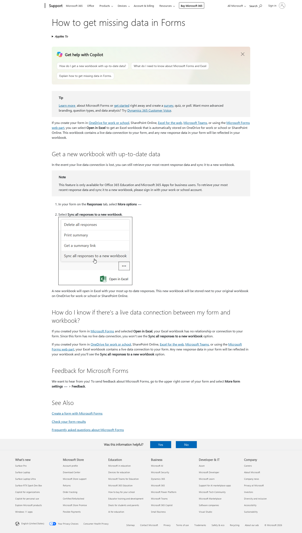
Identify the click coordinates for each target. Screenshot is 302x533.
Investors (248, 492)
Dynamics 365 (158, 478)
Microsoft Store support (74, 478)
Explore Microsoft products (28, 505)
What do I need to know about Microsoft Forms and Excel (170, 66)
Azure (202, 465)
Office (90, 5)
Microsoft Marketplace (210, 498)
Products (104, 5)
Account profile (70, 465)
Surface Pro (21, 465)
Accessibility (250, 505)
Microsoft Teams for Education (123, 478)
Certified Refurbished (73, 498)
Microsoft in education (119, 465)
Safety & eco (218, 525)
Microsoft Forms (102, 331)
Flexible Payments (72, 511)
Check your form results (69, 421)
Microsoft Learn (206, 478)
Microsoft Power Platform (163, 492)
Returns (67, 485)
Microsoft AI (157, 465)
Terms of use (182, 525)
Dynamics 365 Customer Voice (149, 110)
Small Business (158, 511)
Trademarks (200, 525)
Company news (251, 478)
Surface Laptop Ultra (25, 478)
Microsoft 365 (74, 5)
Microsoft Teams (195, 122)
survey (168, 105)
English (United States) (32, 523)
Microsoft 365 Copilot (162, 505)
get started (121, 105)
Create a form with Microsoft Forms (77, 413)
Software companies (209, 505)
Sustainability (251, 511)
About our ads (252, 525)
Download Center (71, 472)
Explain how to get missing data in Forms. (85, 76)
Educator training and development (125, 498)
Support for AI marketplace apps (215, 485)
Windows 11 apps (24, 511)
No (186, 444)
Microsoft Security (160, 472)
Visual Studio (205, 511)
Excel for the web (170, 122)
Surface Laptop (22, 472)
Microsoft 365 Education (120, 485)
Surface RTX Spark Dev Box (28, 485)
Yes (160, 444)
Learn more (67, 105)
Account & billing (144, 5)
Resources (165, 5)
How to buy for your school (121, 492)
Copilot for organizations (27, 492)
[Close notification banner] (242, 54)
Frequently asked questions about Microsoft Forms (88, 430)
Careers (248, 465)
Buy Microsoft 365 (191, 5)
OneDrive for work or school (109, 122)
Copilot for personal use (27, 498)
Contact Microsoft (149, 525)
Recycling (234, 525)
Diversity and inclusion (255, 498)
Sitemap (130, 525)
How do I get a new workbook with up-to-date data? (92, 66)
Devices (122, 5)
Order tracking (70, 492)
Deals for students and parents (123, 505)
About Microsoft (252, 472)
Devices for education (119, 472)
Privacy (167, 525)
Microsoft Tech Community (212, 492)
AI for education (116, 511)
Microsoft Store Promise (75, 505)
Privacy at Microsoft (254, 485)
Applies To (61, 36)
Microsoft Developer (209, 472)
